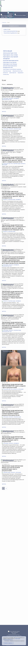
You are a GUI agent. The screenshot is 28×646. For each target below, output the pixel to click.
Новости (6, 29)
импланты (11, 98)
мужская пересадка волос (10, 60)
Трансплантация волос (10, 33)
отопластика (6, 74)
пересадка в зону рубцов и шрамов (12, 69)
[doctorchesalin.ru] (4, 17)
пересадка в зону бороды (10, 64)
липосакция (5, 98)
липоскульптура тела (6, 99)
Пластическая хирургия (10, 31)
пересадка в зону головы (10, 55)
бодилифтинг (20, 72)
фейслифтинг (12, 72)
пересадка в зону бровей (10, 56)
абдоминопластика (17, 71)
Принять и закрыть (8, 643)
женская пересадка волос (10, 65)
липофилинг (16, 98)
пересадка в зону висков (9, 62)
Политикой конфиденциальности (11, 639)
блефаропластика (8, 67)
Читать (4, 111)
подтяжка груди (17, 128)
